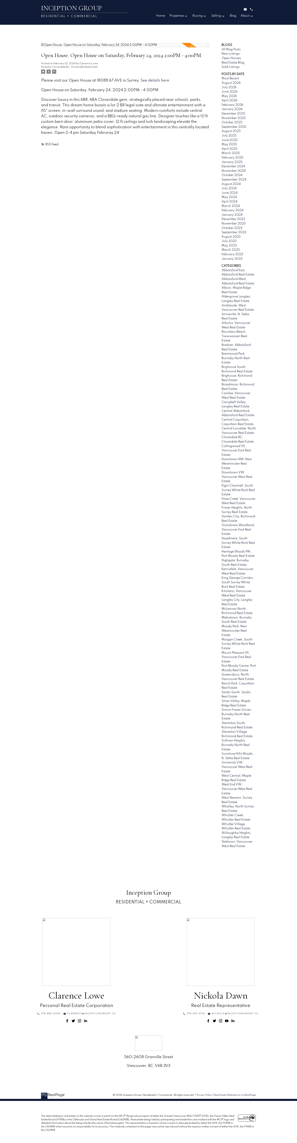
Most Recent (230, 78)
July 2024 (229, 188)
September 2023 (234, 232)
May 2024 (229, 197)
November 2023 (234, 223)
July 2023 (229, 241)
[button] (49, 1013)
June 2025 (230, 140)
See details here (155, 80)
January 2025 (232, 162)
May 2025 (229, 144)
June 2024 (230, 192)
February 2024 (232, 210)
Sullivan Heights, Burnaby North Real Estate (236, 745)
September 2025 (234, 126)
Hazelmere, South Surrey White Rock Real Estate (238, 543)
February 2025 (232, 157)
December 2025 (233, 113)
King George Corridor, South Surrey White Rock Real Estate (238, 582)
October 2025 (232, 122)
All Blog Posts (231, 49)
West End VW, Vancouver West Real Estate (237, 789)
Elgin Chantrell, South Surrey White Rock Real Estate (238, 490)
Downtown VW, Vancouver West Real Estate (237, 477)
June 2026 (230, 91)
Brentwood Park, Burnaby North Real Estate (236, 358)
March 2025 (231, 153)
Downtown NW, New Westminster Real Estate (237, 464)
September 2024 (234, 179)
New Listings (231, 53)
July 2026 (229, 87)
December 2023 (233, 219)
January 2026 (232, 109)
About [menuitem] (245, 15)
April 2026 (229, 100)
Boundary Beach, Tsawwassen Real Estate (234, 336)
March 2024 (231, 206)
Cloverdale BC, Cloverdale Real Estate (75, 67)
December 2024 (233, 166)
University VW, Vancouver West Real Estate (237, 767)
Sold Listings (231, 67)
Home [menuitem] (160, 15)
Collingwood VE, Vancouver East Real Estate (236, 451)
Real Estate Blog (233, 62)
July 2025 (229, 135)
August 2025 (231, 131)
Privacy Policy (204, 1095)
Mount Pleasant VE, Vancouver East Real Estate (236, 657)
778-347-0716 (196, 1013)
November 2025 (234, 118)
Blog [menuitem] (233, 15)
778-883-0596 (51, 1013)
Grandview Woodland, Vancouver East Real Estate (238, 530)
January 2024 (232, 214)
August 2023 (231, 236)
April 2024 (229, 201)
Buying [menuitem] (197, 15)
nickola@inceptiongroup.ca (235, 1013)
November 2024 (234, 170)
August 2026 (231, 83)
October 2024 (232, 175)
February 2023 (232, 254)
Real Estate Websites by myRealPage (235, 1095)
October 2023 (232, 228)
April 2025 (229, 148)
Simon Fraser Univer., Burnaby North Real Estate (237, 714)
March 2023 (231, 249)
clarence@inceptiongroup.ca (91, 1013)
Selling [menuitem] (216, 15)
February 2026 (232, 104)
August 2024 (231, 184)
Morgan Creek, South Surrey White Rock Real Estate (238, 644)
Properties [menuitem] (176, 15)
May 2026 (229, 96)
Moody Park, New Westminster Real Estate (234, 631)
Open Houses (231, 58)
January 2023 (232, 258)
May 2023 (229, 245)
